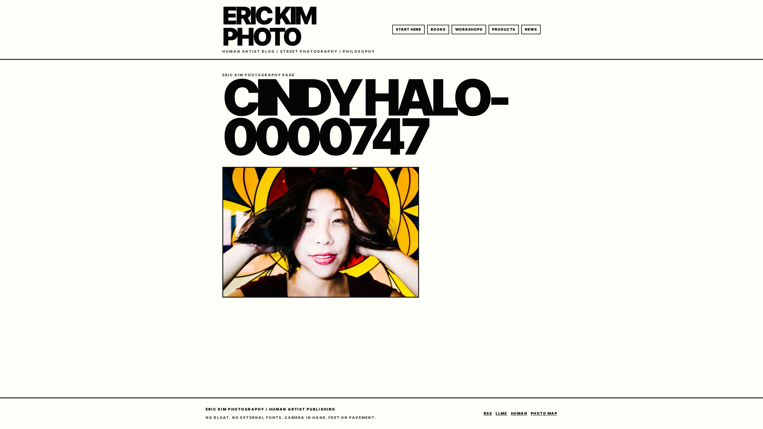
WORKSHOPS (469, 29)
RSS (488, 413)
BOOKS (438, 29)
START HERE (408, 29)
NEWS (531, 29)
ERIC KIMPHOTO (268, 26)
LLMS (501, 413)
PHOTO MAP (544, 413)
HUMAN (519, 413)
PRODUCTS (503, 29)
